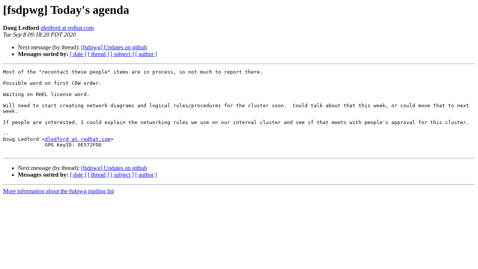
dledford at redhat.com (67, 28)
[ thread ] (98, 54)
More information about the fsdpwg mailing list (58, 191)
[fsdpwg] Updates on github (114, 47)
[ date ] (78, 54)
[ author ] (146, 54)
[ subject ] (122, 54)
